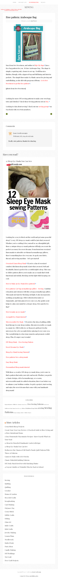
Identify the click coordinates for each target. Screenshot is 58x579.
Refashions (28, 408)
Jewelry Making (10, 532)
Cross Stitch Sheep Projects (14, 426)
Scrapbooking (10, 501)
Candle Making (10, 550)
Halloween (7, 408)
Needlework (9, 539)
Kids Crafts (9, 529)
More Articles (13, 422)
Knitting (8, 484)
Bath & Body (9, 543)
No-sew (20, 408)
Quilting (8, 487)
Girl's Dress (46, 404)
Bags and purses (8, 404)
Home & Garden (11, 494)
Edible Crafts (9, 515)
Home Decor (15, 408)
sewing (41, 408)
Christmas (19, 404)
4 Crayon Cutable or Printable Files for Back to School (24, 467)
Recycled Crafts (10, 498)
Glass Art (8, 522)
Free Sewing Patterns (35, 404)
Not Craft (8, 557)
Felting (7, 518)
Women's (29, 412)
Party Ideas (9, 546)
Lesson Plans (9, 536)
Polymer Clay (9, 508)
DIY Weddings (10, 553)
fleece (26, 404)
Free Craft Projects (11, 560)
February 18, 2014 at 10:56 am (23, 136)
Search (43, 2)
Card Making (9, 505)
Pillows (23, 408)
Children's (15, 404)
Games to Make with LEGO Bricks (17, 456)
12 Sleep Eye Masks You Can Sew (19, 161)
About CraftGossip (36, 572)
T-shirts (25, 412)
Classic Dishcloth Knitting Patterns (17, 460)
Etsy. (47, 101)
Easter (23, 404)
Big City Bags (39, 65)
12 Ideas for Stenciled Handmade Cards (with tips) (22, 443)
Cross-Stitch (9, 511)
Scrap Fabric (34, 408)
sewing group (43, 106)
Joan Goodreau (18, 133)
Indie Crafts (9, 525)
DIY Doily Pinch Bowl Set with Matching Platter (21, 463)
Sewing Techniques (17, 412)
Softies (22, 412)
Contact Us (22, 576)
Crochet (7, 491)
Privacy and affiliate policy (32, 576)
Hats (11, 408)
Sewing (29, 7)
